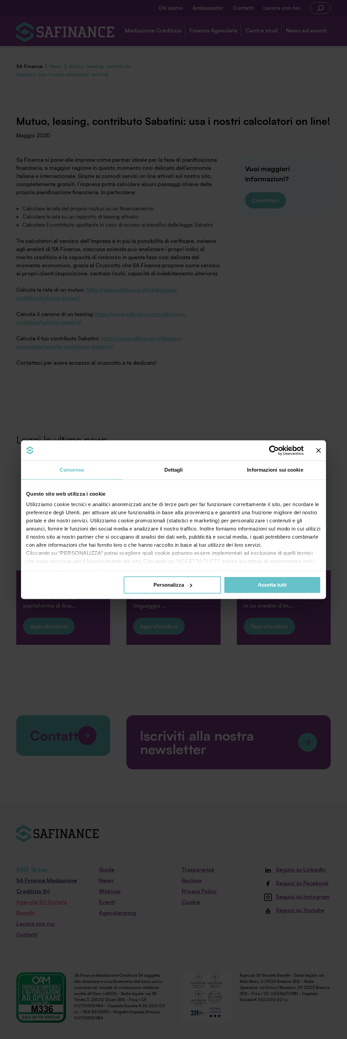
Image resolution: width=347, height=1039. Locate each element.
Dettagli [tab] (173, 470)
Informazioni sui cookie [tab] (275, 470)
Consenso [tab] (72, 470)
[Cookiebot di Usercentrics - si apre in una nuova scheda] (274, 450)
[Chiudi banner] (318, 450)
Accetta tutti (272, 585)
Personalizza (169, 585)
